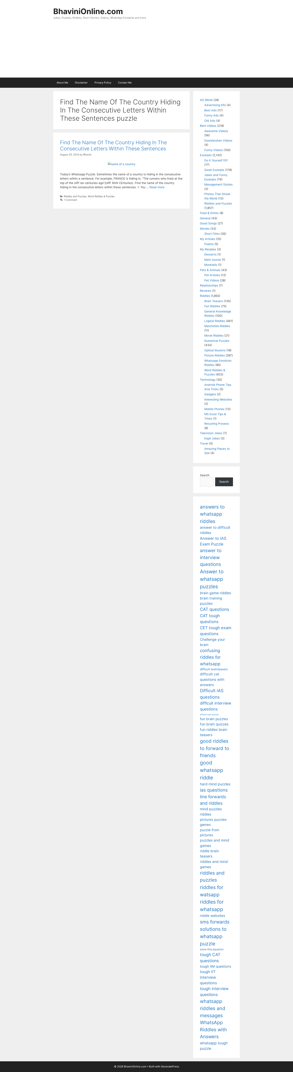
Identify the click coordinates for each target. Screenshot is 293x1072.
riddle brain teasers (209, 853)
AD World (206, 100)
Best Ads (210, 110)
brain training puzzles (211, 601)
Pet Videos (211, 280)
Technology (208, 379)
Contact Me (125, 82)
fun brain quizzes (214, 724)
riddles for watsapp (211, 891)
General (205, 218)
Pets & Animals (210, 270)
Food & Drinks (209, 213)
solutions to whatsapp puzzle (213, 936)
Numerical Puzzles (216, 341)
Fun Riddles (212, 306)
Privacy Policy (102, 82)
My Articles (207, 239)
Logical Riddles (214, 321)
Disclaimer (81, 82)
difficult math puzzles (209, 715)
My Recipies (208, 249)
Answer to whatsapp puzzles (212, 579)
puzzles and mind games (214, 843)
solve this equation (211, 949)
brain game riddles (215, 593)
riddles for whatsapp (212, 905)
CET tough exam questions (215, 630)
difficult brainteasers (214, 669)
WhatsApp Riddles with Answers (213, 1029)
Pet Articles (212, 275)
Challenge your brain (212, 642)
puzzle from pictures (209, 832)
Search (204, 475)
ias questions (214, 790)
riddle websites (212, 915)
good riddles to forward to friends (214, 748)
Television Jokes (211, 433)
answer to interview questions (210, 557)
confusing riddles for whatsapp (210, 657)
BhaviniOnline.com (88, 11)
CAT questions (214, 609)
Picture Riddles (214, 355)
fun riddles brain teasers (213, 732)
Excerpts (206, 155)
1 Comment (70, 199)
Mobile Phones (214, 409)
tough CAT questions (210, 957)
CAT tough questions (210, 618)
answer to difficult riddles (215, 530)
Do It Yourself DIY (216, 160)
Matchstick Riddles (217, 326)
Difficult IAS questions (211, 694)
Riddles (205, 296)
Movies (205, 228)
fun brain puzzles (214, 719)
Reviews (205, 290)
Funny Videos (213, 150)
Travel (204, 443)
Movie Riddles (213, 335)
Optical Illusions (215, 350)
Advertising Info (215, 105)
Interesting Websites (218, 399)
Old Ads (209, 120)
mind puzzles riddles (211, 811)
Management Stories (218, 184)
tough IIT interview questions (208, 977)
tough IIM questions (215, 966)
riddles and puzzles (212, 876)
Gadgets (210, 394)
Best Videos (208, 125)
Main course (212, 259)
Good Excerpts (214, 170)
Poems (209, 244)
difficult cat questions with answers (212, 679)
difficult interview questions (215, 706)
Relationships (209, 285)
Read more (157, 187)
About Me (62, 82)
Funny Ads (211, 115)
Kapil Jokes (212, 438)
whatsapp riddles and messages (212, 1008)
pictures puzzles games (213, 822)
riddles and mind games (214, 864)
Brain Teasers (213, 301)
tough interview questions (214, 991)
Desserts (210, 254)
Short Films (212, 233)
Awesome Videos (216, 131)
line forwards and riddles (213, 800)
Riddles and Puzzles (75, 196)
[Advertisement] (146, 52)
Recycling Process (216, 423)
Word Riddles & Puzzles (101, 196)
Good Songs (208, 223)
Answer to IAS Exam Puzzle (213, 541)
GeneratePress (170, 1066)
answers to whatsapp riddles (212, 514)
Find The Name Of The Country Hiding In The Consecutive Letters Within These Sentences (113, 145)
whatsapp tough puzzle (214, 1046)
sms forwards (214, 922)
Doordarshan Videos (218, 140)
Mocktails (210, 264)
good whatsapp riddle (211, 770)
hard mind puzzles (215, 784)
